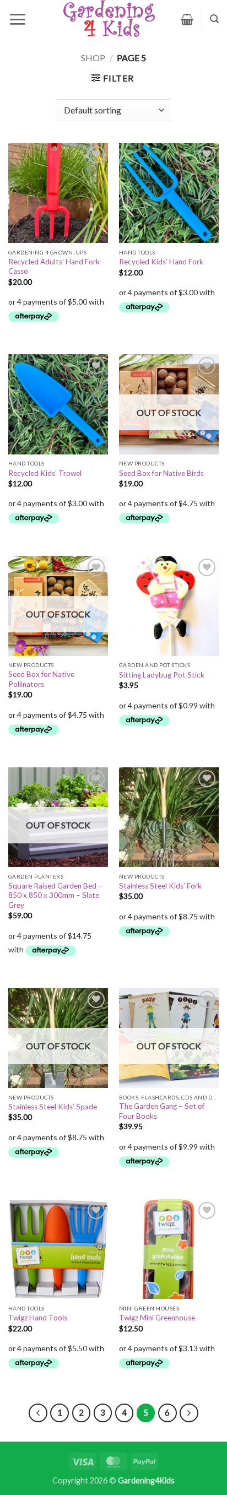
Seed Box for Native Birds (161, 473)
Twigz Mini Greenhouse (157, 1317)
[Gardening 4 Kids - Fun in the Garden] (109, 19)
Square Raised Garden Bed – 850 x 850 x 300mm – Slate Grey (55, 895)
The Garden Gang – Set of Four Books (161, 1111)
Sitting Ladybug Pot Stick (161, 674)
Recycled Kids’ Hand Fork (161, 261)
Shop (93, 57)
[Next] (189, 1413)
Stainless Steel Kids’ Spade (52, 1106)
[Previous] (38, 1413)
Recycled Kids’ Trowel (45, 473)
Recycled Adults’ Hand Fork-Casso (55, 266)
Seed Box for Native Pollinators (41, 679)
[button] (17, 19)
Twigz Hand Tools (37, 1317)
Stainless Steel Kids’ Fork (160, 885)
